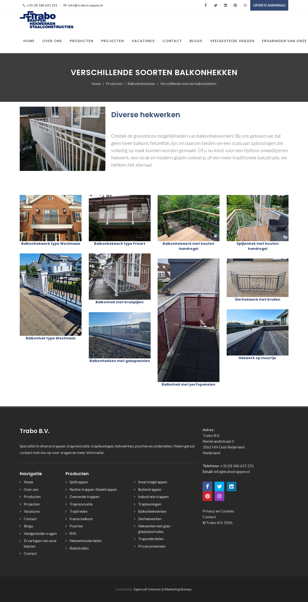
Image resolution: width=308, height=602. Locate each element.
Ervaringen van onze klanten (40, 543)
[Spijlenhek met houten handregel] (257, 218)
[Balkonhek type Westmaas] (50, 294)
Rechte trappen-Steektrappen (93, 489)
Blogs (28, 526)
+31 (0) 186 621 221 (41, 5)
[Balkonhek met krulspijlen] (119, 276)
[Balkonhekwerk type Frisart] (119, 218)
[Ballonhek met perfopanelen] (188, 320)
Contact (30, 519)
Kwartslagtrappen (152, 482)
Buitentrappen (149, 489)
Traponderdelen (151, 539)
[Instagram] (245, 5)
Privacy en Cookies (218, 511)
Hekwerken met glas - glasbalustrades (155, 529)
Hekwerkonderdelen (86, 540)
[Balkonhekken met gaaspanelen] (119, 335)
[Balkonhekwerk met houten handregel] (188, 218)
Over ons (31, 489)
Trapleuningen (149, 504)
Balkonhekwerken (141, 84)
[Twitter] (215, 5)
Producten (114, 84)
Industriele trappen (153, 496)
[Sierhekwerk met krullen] (257, 278)
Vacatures (32, 511)
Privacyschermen (152, 546)
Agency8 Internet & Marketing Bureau (163, 589)
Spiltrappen (79, 482)
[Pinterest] (235, 5)
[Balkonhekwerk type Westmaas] (50, 218)
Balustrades (79, 548)
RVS (73, 533)
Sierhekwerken (149, 519)
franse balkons (81, 519)
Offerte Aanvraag (269, 5)
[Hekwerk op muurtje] (257, 332)
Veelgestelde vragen (40, 533)
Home (96, 84)
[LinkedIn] (225, 5)
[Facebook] (206, 5)
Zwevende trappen (84, 496)
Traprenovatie (81, 504)
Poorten (76, 526)
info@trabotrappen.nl (85, 5)
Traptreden (79, 511)
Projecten (32, 504)
